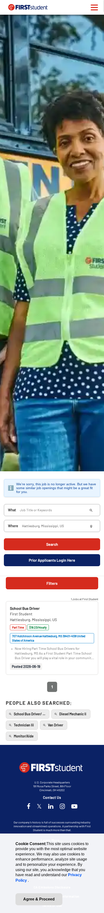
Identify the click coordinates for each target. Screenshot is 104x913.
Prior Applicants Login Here (52, 560)
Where (13, 526)
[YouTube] (74, 806)
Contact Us (52, 797)
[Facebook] (28, 806)
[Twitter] (39, 806)
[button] (25, 608)
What (12, 510)
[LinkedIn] (50, 806)
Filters (52, 583)
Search (52, 544)
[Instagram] (62, 806)
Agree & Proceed (39, 899)
